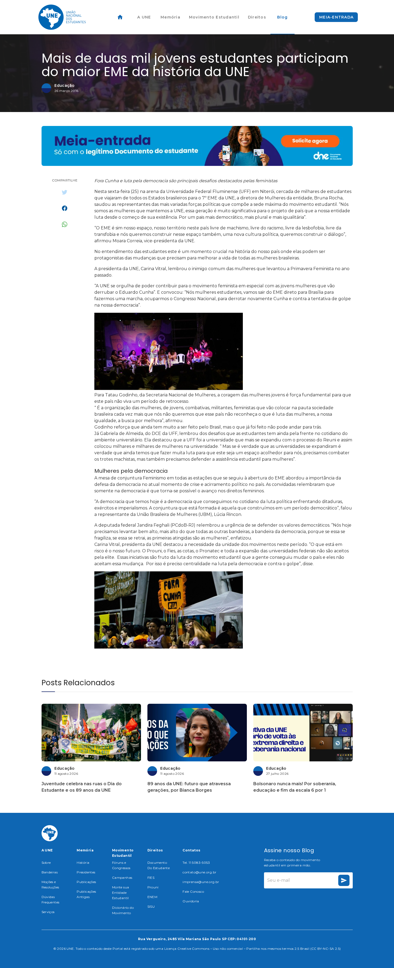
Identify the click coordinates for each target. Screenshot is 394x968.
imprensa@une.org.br (201, 882)
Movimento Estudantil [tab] (214, 17)
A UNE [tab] (144, 17)
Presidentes (86, 872)
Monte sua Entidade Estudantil (120, 892)
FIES (151, 878)
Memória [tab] (170, 17)
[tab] (120, 17)
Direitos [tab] (257, 17)
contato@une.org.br (199, 872)
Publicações (86, 882)
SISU (151, 906)
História (83, 863)
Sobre (46, 863)
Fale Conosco (193, 891)
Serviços (48, 912)
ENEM (152, 897)
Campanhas (122, 878)
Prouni (153, 887)
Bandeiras (50, 872)
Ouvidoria (191, 901)
